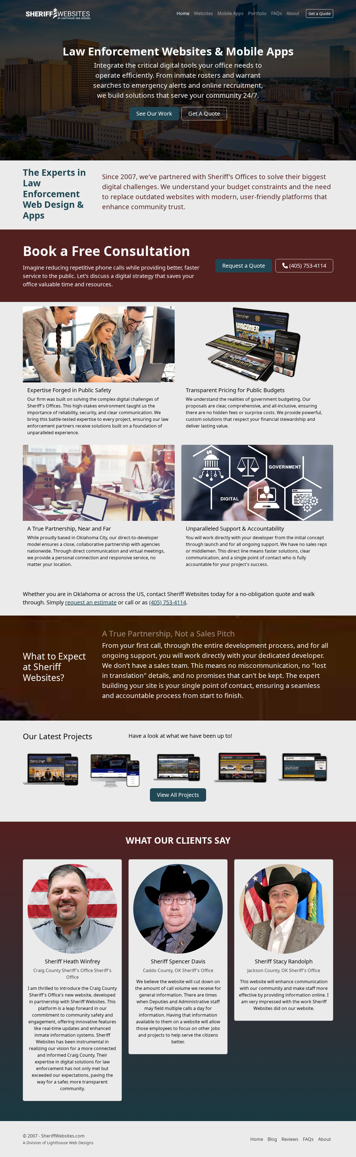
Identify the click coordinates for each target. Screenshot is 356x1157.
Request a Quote (243, 265)
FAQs (276, 13)
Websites (203, 13)
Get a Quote (319, 13)
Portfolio (257, 13)
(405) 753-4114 (307, 265)
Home (183, 13)
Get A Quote (204, 113)
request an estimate (91, 602)
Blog (272, 1139)
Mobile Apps (230, 13)
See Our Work (154, 113)
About (292, 13)
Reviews (289, 1139)
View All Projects (178, 795)
